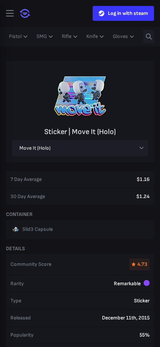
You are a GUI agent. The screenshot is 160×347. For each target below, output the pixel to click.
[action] (9, 13)
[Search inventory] (148, 36)
